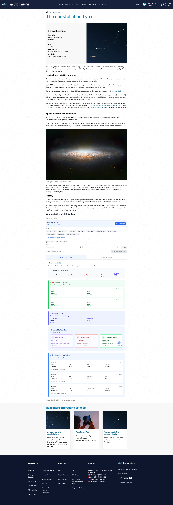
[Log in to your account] (144, 4)
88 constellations (117, 91)
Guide (60, 470)
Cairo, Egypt (61, 234)
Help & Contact (47, 479)
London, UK (72, 231)
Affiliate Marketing (48, 470)
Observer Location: (51, 219)
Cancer (100, 107)
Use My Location (120, 223)
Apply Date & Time (119, 251)
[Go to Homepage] (47, 12)
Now (125, 247)
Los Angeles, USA (51, 231)
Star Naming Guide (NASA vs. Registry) (77, 481)
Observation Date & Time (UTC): (57, 242)
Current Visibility (67, 257)
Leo (49, 110)
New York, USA (62, 231)
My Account (152, 3)
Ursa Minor (111, 105)
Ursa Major (49, 107)
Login (150, 5)
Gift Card (45, 483)
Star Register (62, 479)
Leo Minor (119, 105)
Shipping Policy (33, 494)
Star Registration (127, 482)
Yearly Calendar (108, 257)
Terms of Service (33, 481)
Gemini (92, 107)
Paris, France (81, 231)
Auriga (104, 105)
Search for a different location (56, 238)
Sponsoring (45, 475)
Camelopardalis (96, 105)
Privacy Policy (33, 490)
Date (47, 244)
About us (31, 470)
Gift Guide (75, 475)
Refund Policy (32, 486)
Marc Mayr (57, 400)
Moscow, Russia (51, 234)
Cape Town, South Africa (73, 234)
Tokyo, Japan (90, 231)
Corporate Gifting (78, 488)
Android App (62, 483)
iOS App (74, 470)
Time (85, 244)
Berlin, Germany (112, 231)
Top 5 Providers (63, 475)
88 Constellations (55, 12)
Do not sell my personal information (47, 490)
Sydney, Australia (100, 231)
